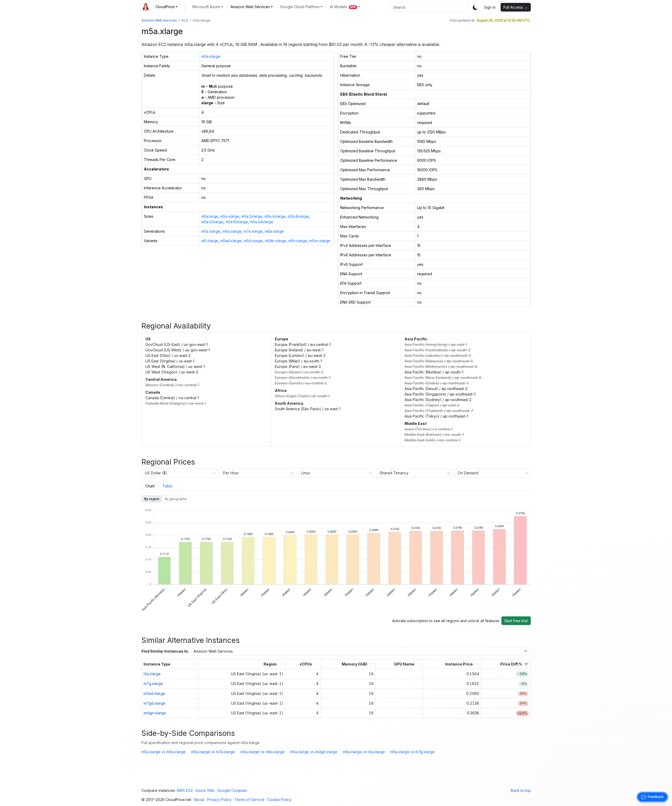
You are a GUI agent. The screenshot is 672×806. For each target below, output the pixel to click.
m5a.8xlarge (298, 216)
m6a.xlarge (232, 231)
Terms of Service (249, 799)
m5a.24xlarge (261, 222)
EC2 (185, 20)
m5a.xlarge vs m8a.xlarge (262, 752)
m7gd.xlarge (154, 703)
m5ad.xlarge (231, 240)
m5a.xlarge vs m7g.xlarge (412, 752)
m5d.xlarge (253, 240)
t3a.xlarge (152, 674)
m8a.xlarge (274, 231)
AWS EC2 (185, 790)
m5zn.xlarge (319, 240)
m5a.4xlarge (275, 216)
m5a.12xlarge (212, 222)
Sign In (490, 7)
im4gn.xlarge (155, 713)
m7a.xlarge (253, 231)
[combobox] (429, 7)
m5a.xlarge (210, 56)
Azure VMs (205, 790)
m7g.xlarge (153, 683)
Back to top (521, 790)
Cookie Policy (279, 799)
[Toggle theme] (475, 7)
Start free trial (516, 620)
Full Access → (515, 7)
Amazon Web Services (159, 20)
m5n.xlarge (297, 240)
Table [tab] (167, 486)
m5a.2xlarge (251, 216)
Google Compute (232, 790)
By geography (176, 499)
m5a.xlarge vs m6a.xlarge (163, 752)
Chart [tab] (150, 486)
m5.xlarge (209, 240)
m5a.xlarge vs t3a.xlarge (364, 752)
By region (151, 499)
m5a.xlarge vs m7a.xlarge (213, 752)
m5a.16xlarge (236, 222)
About (199, 799)
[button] (167, 6)
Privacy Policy (219, 799)
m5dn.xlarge (275, 240)
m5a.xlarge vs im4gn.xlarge (313, 752)
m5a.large (209, 216)
